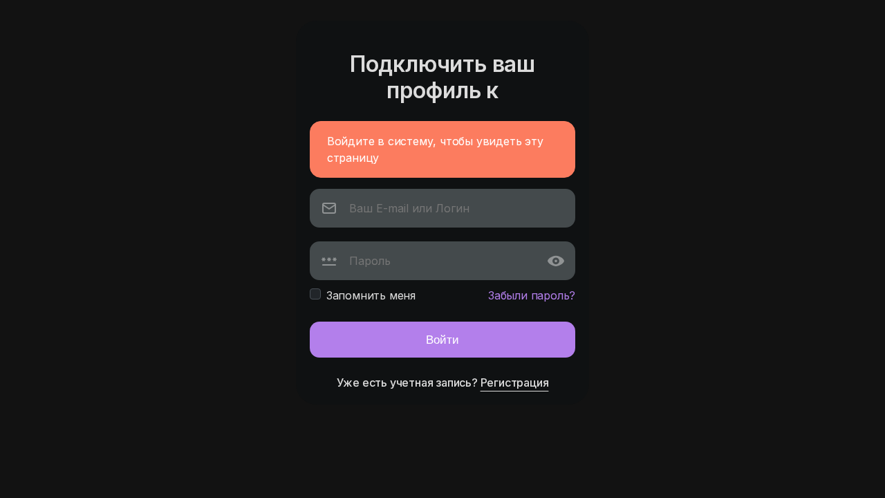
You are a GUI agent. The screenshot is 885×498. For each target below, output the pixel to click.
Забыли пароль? (531, 295)
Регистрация (515, 382)
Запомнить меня (371, 295)
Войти (442, 339)
